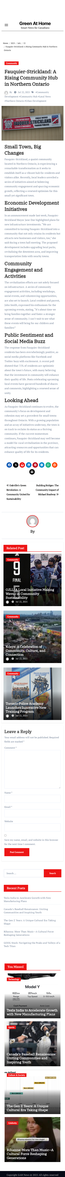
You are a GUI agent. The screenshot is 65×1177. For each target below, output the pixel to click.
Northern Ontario (15, 100)
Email (8, 807)
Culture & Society (16, 1075)
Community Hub (28, 96)
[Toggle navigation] (6, 25)
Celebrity (12, 1123)
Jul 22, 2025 (22, 601)
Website (8, 821)
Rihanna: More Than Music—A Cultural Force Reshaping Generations (29, 933)
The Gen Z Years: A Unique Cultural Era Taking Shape (27, 1108)
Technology (13, 979)
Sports (11, 1027)
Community (11, 63)
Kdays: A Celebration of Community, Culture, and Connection (25, 650)
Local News (45, 96)
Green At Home (35, 23)
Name (8, 792)
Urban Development (36, 100)
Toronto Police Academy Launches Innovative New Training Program (26, 707)
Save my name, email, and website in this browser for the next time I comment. (31, 842)
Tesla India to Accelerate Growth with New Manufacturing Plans (32, 1012)
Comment (10, 747)
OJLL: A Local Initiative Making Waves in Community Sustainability (30, 593)
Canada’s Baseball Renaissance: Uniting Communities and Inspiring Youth (26, 910)
